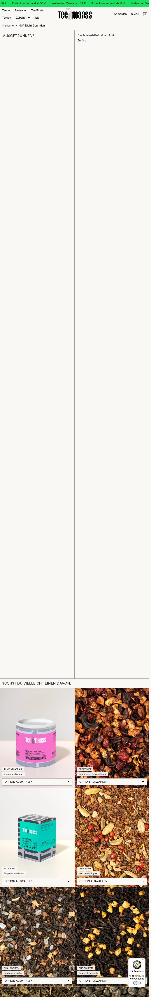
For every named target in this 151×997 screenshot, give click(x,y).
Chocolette (86, 968)
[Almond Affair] (37, 737)
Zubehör (21, 18)
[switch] (137, 983)
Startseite (8, 25)
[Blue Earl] (37, 837)
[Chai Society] (37, 937)
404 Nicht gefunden (32, 25)
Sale (36, 18)
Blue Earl (10, 868)
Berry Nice (85, 769)
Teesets (7, 18)
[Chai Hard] (112, 837)
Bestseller (21, 10)
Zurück (82, 40)
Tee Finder (37, 10)
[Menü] (143, 960)
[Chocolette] (112, 937)
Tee (4, 10)
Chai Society (11, 968)
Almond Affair (13, 769)
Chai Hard (85, 868)
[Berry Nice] (112, 737)
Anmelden (120, 14)
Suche (135, 14)
